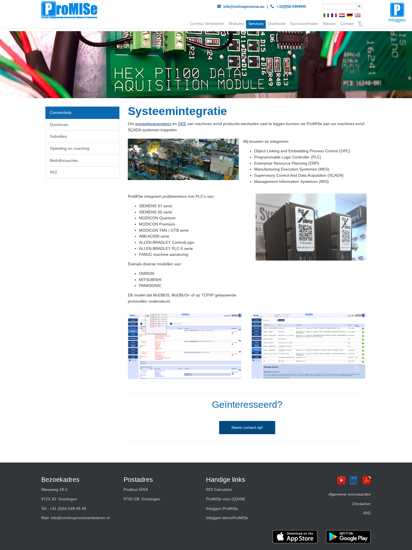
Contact (347, 23)
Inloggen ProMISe (222, 508)
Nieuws (329, 23)
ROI (53, 172)
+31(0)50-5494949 (291, 6)
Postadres (138, 479)
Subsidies (58, 136)
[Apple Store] (295, 536)
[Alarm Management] (309, 346)
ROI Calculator (219, 489)
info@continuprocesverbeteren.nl (80, 518)
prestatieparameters (153, 123)
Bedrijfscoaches (64, 160)
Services (255, 23)
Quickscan (59, 124)
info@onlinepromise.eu (243, 6)
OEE (182, 123)
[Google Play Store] (348, 536)
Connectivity (60, 112)
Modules (236, 23)
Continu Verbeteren (207, 23)
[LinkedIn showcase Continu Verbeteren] (356, 480)
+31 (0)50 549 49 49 (68, 508)
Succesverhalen (304, 23)
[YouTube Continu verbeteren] (343, 480)
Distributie (277, 23)
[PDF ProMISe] (368, 480)
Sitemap (360, 24)
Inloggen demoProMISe (227, 518)
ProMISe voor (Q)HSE (225, 499)
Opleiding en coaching (69, 148)
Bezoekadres (60, 479)
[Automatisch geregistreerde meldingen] (185, 346)
